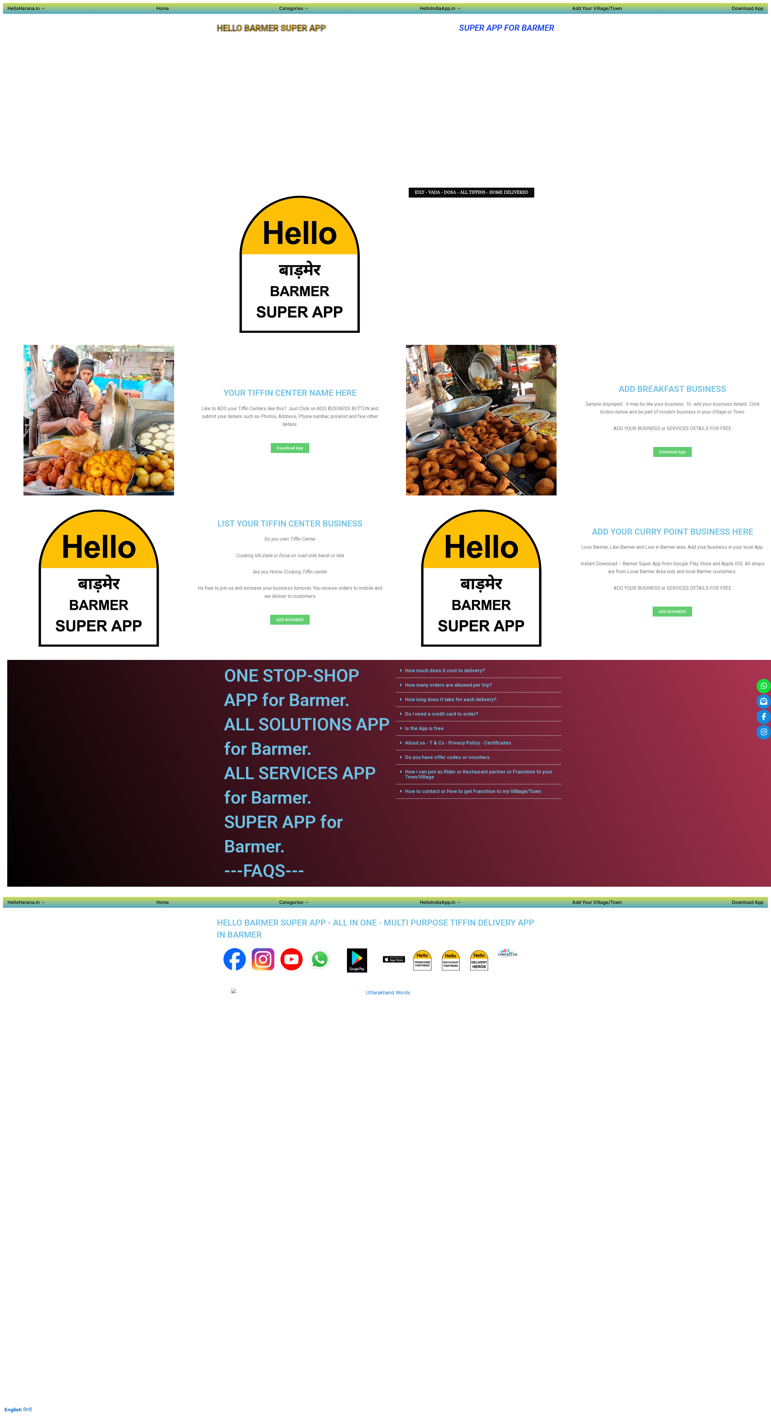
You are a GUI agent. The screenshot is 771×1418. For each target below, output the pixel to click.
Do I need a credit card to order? (441, 714)
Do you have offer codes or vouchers (447, 757)
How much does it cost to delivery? (445, 670)
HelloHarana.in (24, 8)
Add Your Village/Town (597, 8)
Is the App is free (424, 728)
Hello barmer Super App (271, 28)
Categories (291, 8)
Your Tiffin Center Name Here (290, 393)
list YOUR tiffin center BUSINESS (289, 524)
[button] (471, 193)
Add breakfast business (672, 389)
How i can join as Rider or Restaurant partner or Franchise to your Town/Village (478, 774)
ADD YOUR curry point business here (672, 532)
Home (162, 8)
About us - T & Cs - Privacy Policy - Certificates (458, 743)
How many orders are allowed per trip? (448, 685)
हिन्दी (27, 1410)
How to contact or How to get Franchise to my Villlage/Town (473, 791)
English (13, 1410)
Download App (747, 8)
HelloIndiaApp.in (437, 8)
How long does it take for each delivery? (451, 699)
